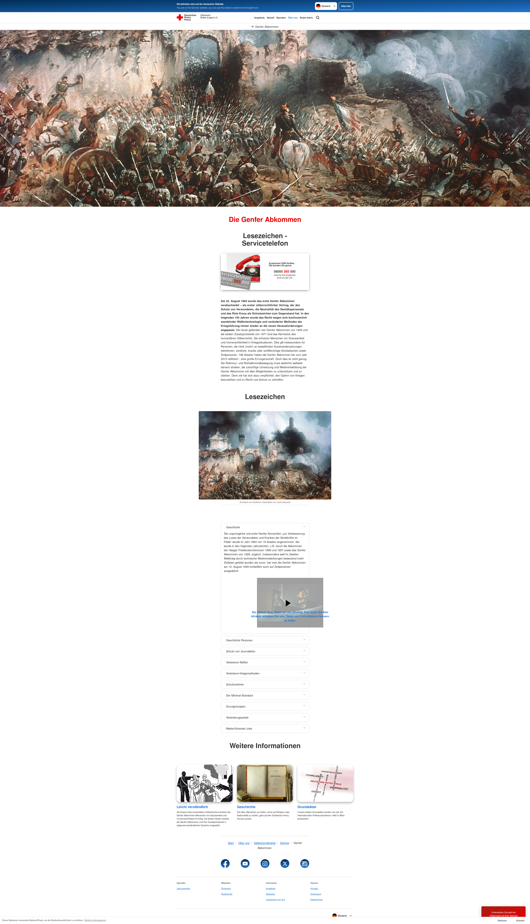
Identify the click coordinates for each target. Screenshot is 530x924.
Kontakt (314, 888)
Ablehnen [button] (502, 920)
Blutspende (226, 894)
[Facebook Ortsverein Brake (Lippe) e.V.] (225, 863)
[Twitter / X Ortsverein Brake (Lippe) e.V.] (284, 863)
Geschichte (233, 527)
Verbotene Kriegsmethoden (242, 673)
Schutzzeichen (235, 684)
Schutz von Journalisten (240, 651)
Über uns (293, 17)
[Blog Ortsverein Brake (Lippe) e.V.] (304, 863)
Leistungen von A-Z (275, 899)
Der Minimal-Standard (239, 695)
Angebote (259, 17)
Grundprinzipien (235, 706)
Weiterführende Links (239, 728)
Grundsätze (306, 806)
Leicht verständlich (192, 806)
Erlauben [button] (520, 920)
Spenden (281, 17)
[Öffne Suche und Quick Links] (318, 17)
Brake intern (306, 17)
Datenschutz (316, 899)
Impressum (315, 894)
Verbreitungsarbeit (237, 717)
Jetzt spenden (183, 888)
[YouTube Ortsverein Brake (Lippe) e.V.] (245, 863)
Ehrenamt (226, 888)
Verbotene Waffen (237, 662)
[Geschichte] (265, 783)
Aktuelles (270, 894)
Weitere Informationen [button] (95, 920)
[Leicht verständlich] (205, 783)
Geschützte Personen (239, 640)
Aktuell (270, 17)
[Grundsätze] (325, 783)
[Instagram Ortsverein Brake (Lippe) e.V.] (265, 863)
